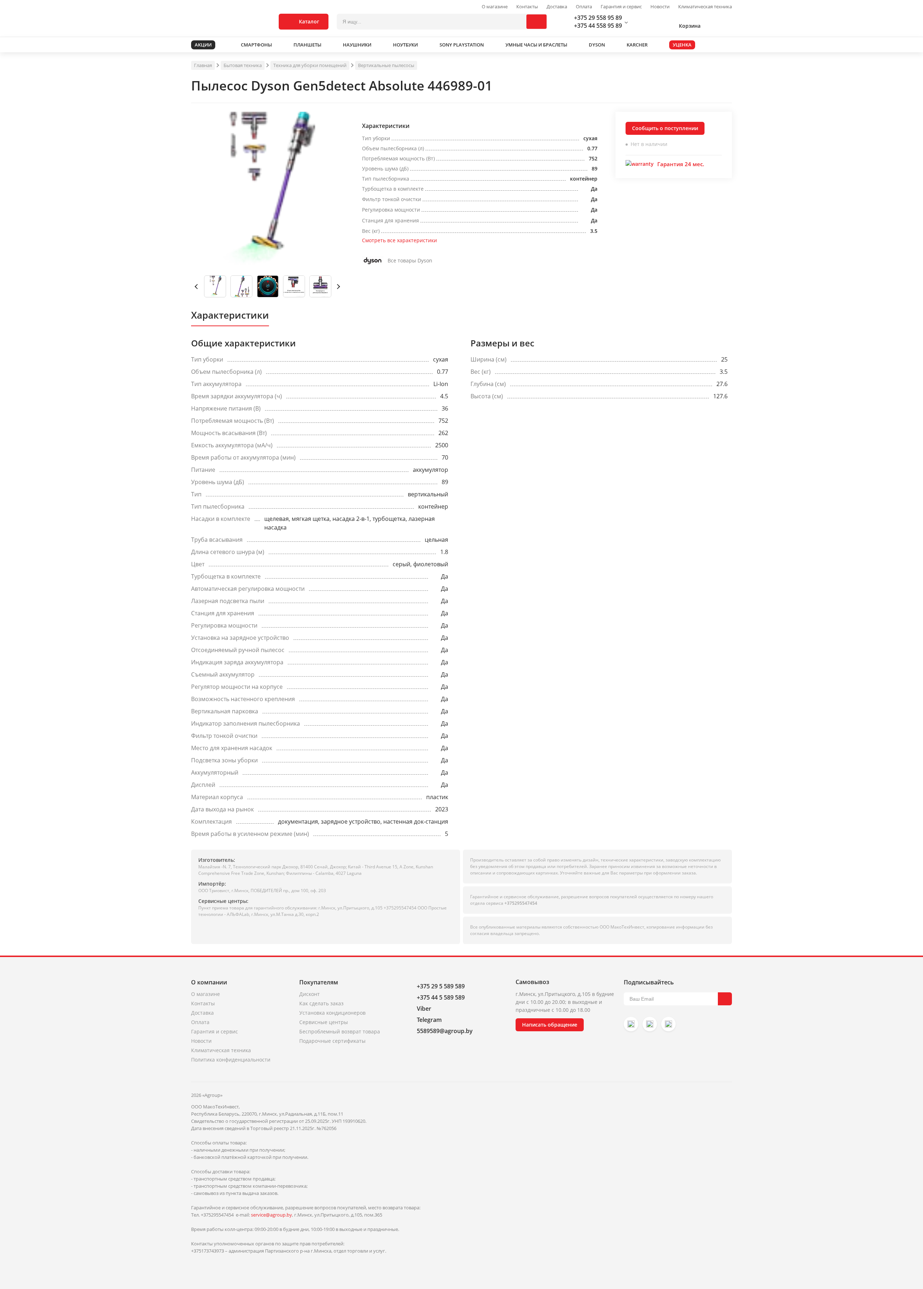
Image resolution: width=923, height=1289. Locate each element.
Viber (424, 1009)
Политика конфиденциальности (230, 1059)
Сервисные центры (323, 1022)
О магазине (495, 6)
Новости (660, 6)
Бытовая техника (243, 65)
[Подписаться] (725, 998)
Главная (203, 65)
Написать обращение (549, 1024)
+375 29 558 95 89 (598, 18)
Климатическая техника (705, 6)
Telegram (429, 1020)
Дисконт (309, 994)
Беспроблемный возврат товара (339, 1031)
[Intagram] (631, 1024)
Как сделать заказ (321, 1003)
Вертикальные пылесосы (386, 65)
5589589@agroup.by (445, 1031)
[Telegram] (668, 1024)
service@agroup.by (271, 1215)
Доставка (557, 6)
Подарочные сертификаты (332, 1040)
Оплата (584, 6)
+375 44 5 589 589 (441, 997)
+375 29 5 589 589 (441, 986)
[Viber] (649, 1024)
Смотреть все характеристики (399, 240)
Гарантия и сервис (621, 6)
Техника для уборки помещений (309, 65)
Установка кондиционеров (332, 1012)
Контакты (527, 6)
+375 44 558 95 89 (598, 26)
